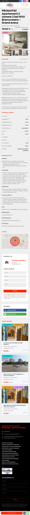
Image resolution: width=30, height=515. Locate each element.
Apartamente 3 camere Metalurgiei (10, 448)
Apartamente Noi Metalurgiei (9, 451)
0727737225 (14, 262)
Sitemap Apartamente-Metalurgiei (10, 444)
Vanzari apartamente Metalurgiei (10, 453)
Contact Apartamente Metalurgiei (10, 458)
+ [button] (3, 236)
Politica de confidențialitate (8, 462)
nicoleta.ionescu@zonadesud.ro (6, 1)
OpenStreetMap (21, 248)
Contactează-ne (23, 59)
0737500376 (3, 1)
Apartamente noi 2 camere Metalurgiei (11, 446)
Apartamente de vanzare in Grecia (10, 455)
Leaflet (16, 248)
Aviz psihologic (5, 460)
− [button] (3, 238)
